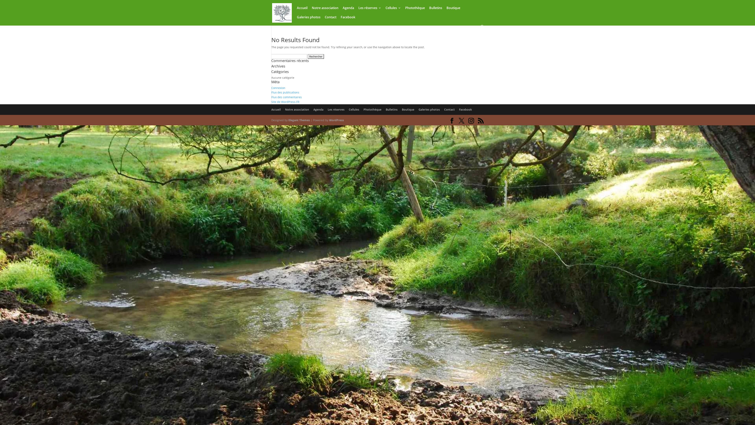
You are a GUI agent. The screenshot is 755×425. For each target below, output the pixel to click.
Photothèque (415, 8)
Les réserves (367, 8)
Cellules (391, 8)
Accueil (302, 8)
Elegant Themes (299, 120)
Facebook (348, 17)
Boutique (453, 8)
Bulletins (435, 8)
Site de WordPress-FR (285, 102)
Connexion (278, 88)
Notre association (325, 8)
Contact (330, 17)
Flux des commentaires (286, 97)
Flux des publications (285, 92)
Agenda (348, 8)
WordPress (336, 120)
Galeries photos (308, 17)
